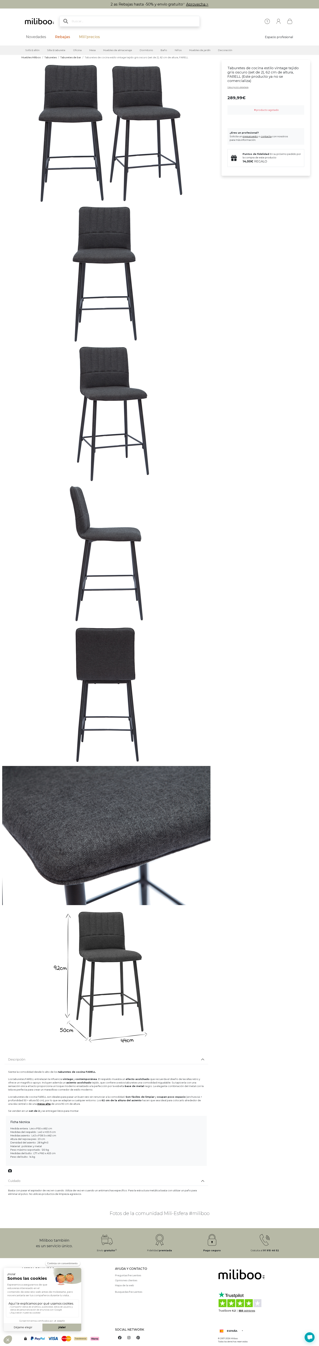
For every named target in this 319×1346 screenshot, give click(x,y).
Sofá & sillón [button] (32, 50)
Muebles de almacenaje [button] (117, 50)
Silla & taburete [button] (56, 50)
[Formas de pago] (66, 1338)
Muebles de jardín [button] (199, 50)
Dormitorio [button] (146, 50)
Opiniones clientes (126, 1280)
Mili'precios (89, 37)
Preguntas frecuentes (128, 1275)
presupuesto (250, 136)
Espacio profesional (279, 37)
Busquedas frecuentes (128, 1291)
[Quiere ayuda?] (310, 1337)
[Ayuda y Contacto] (267, 21)
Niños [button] (178, 50)
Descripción (16, 1059)
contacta (266, 136)
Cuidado (14, 1181)
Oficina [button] (77, 50)
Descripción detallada (237, 87)
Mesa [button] (92, 50)
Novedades (36, 37)
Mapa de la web (124, 1285)
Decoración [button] (225, 50)
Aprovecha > (197, 4)
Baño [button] (164, 50)
